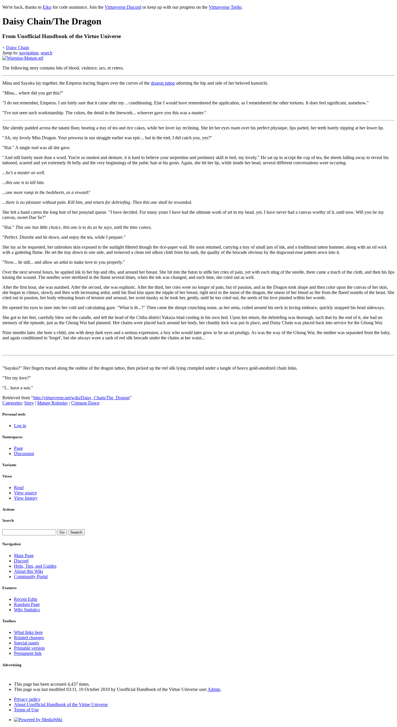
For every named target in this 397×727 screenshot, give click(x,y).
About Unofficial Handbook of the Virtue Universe (61, 704)
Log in (20, 425)
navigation (28, 52)
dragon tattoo (163, 83)
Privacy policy (27, 699)
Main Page (24, 555)
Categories (12, 402)
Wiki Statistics (27, 609)
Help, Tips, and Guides (35, 566)
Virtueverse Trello (225, 7)
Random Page (27, 604)
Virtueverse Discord (123, 7)
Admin (214, 689)
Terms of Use (26, 709)
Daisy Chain (17, 47)
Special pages (26, 642)
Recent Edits (25, 599)
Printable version (29, 648)
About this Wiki (28, 571)
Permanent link (28, 653)
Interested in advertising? (19, 675)
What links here (28, 632)
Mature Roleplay (52, 402)
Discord (21, 560)
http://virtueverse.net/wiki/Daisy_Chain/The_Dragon (81, 397)
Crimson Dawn (85, 402)
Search (8, 520)
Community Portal (31, 576)
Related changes (29, 637)
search (46, 52)
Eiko (47, 7)
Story (29, 402)
